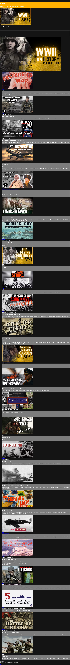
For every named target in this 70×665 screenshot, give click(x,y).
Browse (1, 6)
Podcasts (4, 6)
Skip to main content (3, 0)
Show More (2, 661)
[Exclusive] (36, 400)
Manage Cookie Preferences (13, 662)
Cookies (8, 662)
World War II (12, 6)
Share (1, 29)
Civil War (8, 6)
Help (1, 662)
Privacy (5, 662)
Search (15, 6)
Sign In (7, 7)
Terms (3, 662)
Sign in (23, 6)
